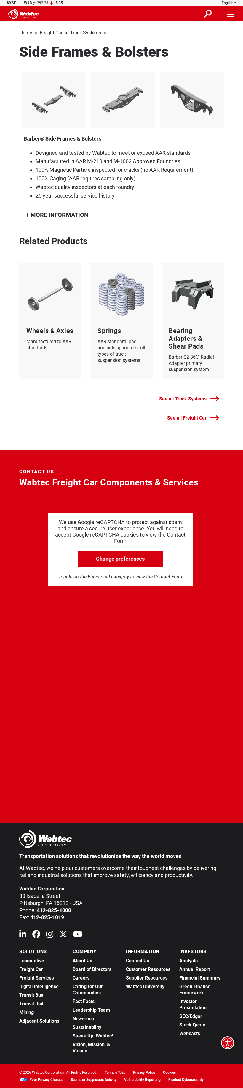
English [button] (228, 3)
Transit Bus (31, 995)
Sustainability (87, 1027)
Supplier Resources (146, 978)
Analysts (188, 961)
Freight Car (51, 33)
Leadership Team (91, 1010)
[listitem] (54, 100)
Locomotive (31, 961)
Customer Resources (148, 969)
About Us (82, 961)
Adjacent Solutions (39, 1021)
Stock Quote (192, 1025)
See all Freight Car (187, 418)
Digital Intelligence (39, 986)
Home (26, 33)
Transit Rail (31, 1004)
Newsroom (84, 1018)
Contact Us (137, 961)
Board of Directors (92, 969)
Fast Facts (84, 1001)
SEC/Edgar (190, 1016)
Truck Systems (85, 33)
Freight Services (36, 978)
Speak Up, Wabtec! (93, 1036)
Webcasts (189, 1033)
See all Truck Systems (183, 399)
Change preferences (120, 559)
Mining (26, 1012)
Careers (81, 978)
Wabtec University (145, 986)
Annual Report (194, 969)
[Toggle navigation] (231, 14)
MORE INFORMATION (58, 214)
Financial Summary (199, 978)
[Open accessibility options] (227, 1042)
